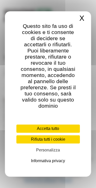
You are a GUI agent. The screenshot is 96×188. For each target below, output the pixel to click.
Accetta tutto (48, 128)
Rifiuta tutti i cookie (48, 139)
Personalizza (48, 150)
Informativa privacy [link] (48, 161)
